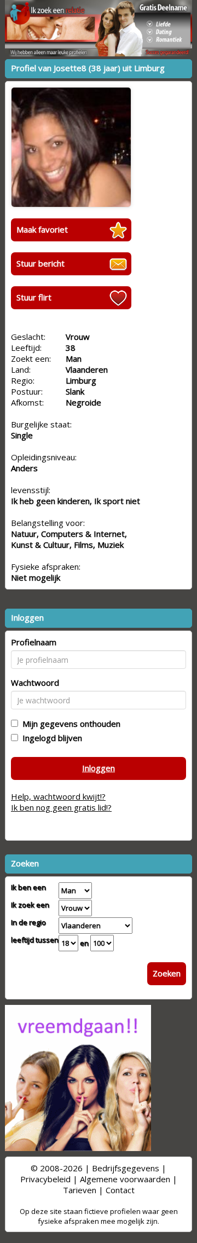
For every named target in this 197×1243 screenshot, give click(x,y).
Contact (120, 1189)
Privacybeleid (45, 1178)
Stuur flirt (33, 297)
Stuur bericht (40, 263)
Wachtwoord (35, 682)
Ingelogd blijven (50, 737)
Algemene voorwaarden (125, 1178)
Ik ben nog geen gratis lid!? (61, 807)
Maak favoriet (42, 229)
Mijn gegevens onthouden (69, 723)
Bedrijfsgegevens (125, 1168)
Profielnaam (33, 642)
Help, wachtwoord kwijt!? (58, 796)
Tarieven (79, 1189)
